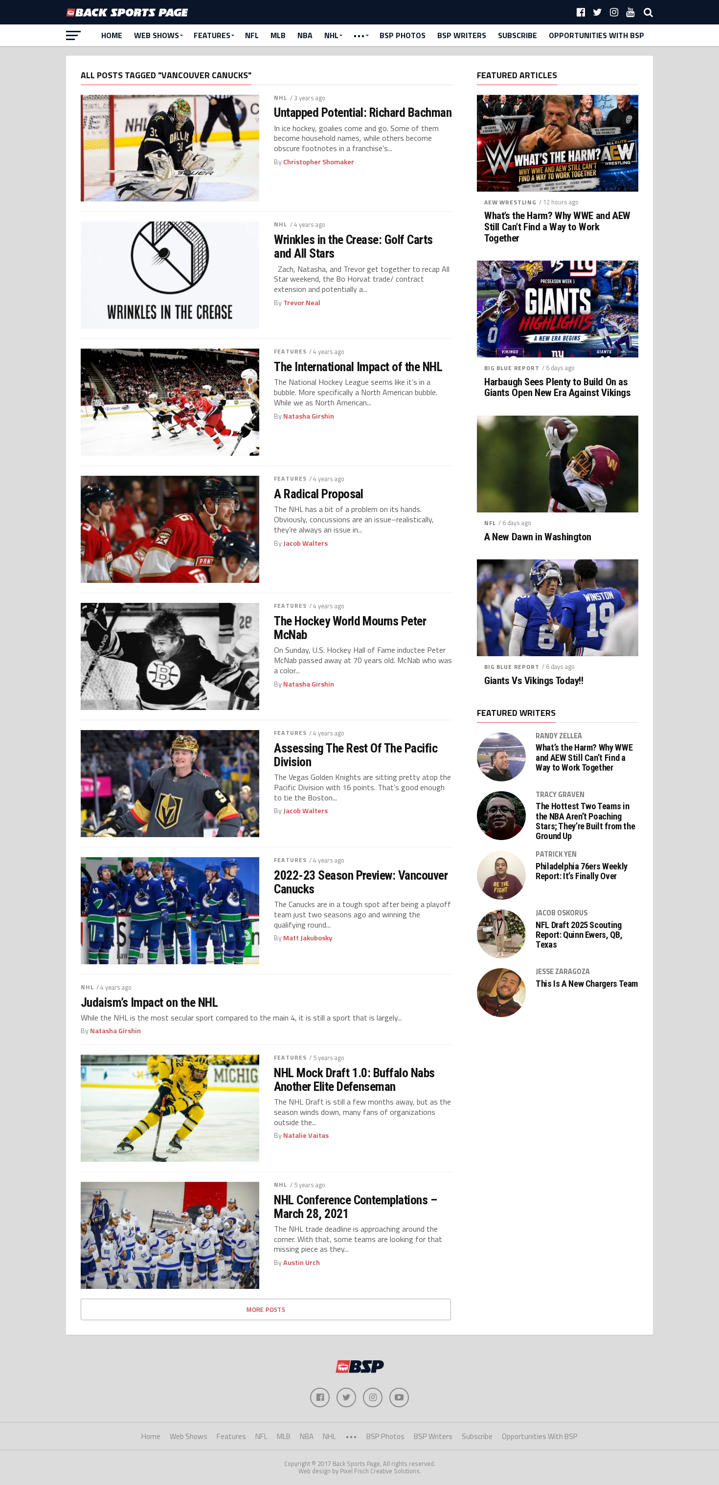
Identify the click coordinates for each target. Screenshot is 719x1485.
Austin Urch (301, 1262)
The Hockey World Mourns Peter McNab (350, 628)
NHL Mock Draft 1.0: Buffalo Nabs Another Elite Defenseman (354, 1079)
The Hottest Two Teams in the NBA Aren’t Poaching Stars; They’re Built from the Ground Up (585, 821)
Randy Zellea (559, 735)
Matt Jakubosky (307, 937)
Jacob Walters (305, 543)
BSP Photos (403, 35)
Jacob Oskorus (561, 912)
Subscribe (517, 35)
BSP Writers (461, 35)
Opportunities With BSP (596, 35)
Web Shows (156, 35)
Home (111, 35)
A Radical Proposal (318, 494)
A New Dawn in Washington (537, 537)
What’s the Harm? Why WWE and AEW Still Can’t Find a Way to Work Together (557, 227)
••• (359, 35)
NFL (252, 35)
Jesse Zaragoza (563, 971)
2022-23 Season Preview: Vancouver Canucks (361, 882)
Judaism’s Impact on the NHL (149, 1002)
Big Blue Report (511, 368)
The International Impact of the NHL (358, 367)
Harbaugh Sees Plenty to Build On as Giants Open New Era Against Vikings (557, 388)
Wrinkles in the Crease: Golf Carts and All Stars (353, 246)
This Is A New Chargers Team (587, 984)
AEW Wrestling (510, 202)
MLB (278, 35)
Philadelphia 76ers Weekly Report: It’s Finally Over (582, 871)
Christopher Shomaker (318, 161)
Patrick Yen (556, 854)
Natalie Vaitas (306, 1135)
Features (212, 35)
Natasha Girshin (308, 416)
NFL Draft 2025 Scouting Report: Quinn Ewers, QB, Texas (579, 935)
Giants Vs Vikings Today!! (534, 681)
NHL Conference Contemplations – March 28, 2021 (355, 1206)
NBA (305, 35)
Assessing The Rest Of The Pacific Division (355, 755)
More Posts (266, 1309)
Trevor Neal (301, 302)
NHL (331, 35)
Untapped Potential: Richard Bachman (362, 112)
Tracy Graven (560, 794)
